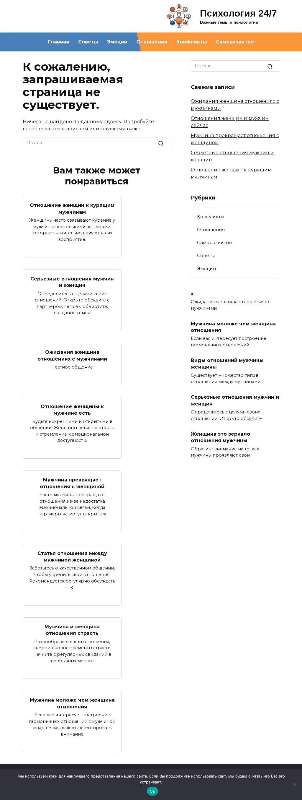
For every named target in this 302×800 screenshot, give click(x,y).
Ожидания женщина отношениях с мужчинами (72, 355)
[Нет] (295, 784)
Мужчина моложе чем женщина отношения (72, 703)
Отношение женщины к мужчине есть (72, 409)
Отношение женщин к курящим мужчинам (72, 208)
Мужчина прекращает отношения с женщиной (72, 483)
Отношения (152, 42)
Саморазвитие (235, 42)
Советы (88, 42)
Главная (58, 42)
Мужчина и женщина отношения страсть (72, 630)
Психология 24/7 (238, 13)
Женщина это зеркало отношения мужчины (220, 437)
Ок (152, 791)
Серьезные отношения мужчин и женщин (72, 282)
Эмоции (117, 42)
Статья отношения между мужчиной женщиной (72, 556)
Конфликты (191, 42)
